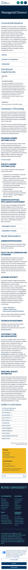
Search (21, 2)
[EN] (18, 2)
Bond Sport (17, 502)
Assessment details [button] (9, 226)
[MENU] (25, 2)
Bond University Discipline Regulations (13, 311)
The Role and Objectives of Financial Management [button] (9, 409)
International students (6, 520)
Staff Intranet (18, 505)
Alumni (16, 524)
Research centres (19, 520)
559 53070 (7, 454)
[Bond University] (5, 2)
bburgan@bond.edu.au (10, 456)
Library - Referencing (8, 307)
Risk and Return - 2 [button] (7, 420)
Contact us (3, 500)
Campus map (18, 500)
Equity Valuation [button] (6, 425)
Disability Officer (5, 354)
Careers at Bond (5, 503)
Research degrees (19, 521)
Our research (18, 516)
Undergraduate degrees (7, 523)
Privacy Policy (4, 507)
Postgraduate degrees (6, 521)
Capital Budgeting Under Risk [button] (10, 435)
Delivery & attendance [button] (10, 59)
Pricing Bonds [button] (5, 423)
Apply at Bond (4, 515)
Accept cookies (14, 567)
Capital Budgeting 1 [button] (7, 428)
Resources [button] (5, 64)
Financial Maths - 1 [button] (7, 412)
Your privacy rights (14, 559)
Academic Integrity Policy (10, 309)
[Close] (26, 548)
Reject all (14, 563)
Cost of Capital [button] (6, 433)
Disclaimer (3, 508)
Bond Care (3, 499)
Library (16, 503)
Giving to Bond (4, 502)
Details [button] (4, 55)
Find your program (6, 159)
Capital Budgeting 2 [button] (7, 430)
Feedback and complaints (18, 508)
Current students (19, 499)
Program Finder (5, 516)
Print (4, 476)
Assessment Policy (6, 329)
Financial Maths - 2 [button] (7, 415)
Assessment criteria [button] (9, 231)
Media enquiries (5, 505)
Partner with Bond (19, 523)
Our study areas (5, 518)
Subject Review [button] (6, 438)
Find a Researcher (19, 518)
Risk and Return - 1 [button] (7, 417)
